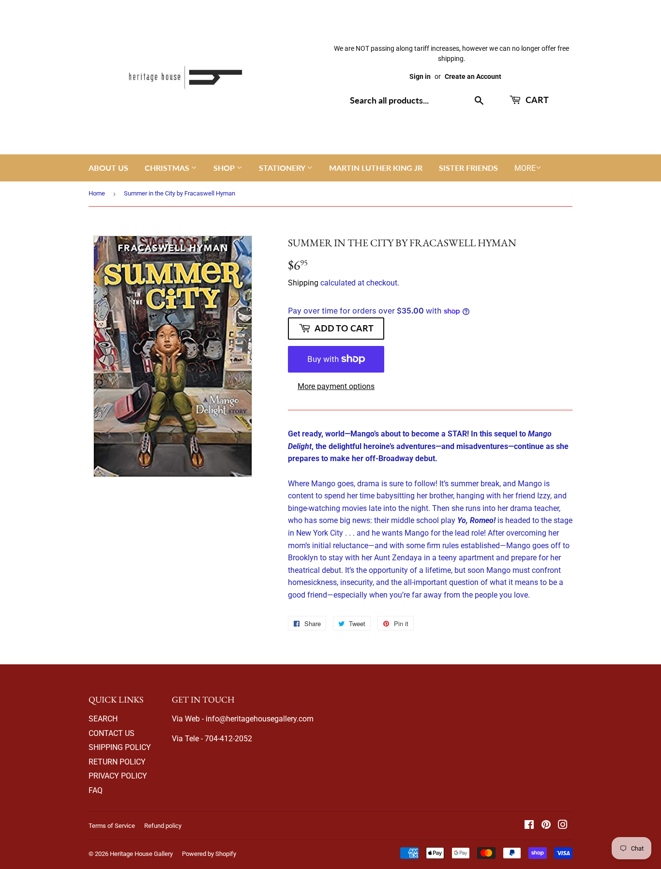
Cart (536, 99)
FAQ (96, 790)
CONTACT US (112, 733)
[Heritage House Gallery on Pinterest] (546, 825)
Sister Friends (468, 167)
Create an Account (473, 76)
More (525, 168)
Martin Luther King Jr (375, 167)
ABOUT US (108, 167)
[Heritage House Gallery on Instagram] (563, 825)
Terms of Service (112, 825)
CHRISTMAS (168, 167)
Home (97, 193)
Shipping (303, 282)
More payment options (336, 386)
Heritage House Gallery (141, 853)
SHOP (225, 167)
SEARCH (103, 718)
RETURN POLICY (117, 761)
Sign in (420, 76)
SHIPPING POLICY (120, 747)
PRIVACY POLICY (118, 775)
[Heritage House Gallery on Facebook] (529, 825)
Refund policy (162, 825)
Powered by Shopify (209, 853)
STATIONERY (283, 167)
